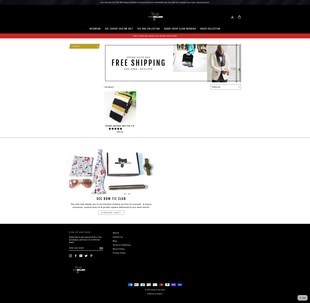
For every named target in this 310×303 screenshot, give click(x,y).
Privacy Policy (119, 253)
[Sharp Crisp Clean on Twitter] (86, 255)
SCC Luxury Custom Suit (119, 28)
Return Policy (119, 249)
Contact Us (118, 237)
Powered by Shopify (155, 294)
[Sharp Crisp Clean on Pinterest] (91, 255)
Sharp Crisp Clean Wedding (180, 28)
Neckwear (95, 28)
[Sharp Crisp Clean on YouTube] (80, 255)
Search (116, 233)
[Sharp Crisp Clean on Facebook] (75, 255)
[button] (116, 128)
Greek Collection (210, 28)
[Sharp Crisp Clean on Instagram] (70, 255)
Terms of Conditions (122, 245)
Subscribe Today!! (111, 212)
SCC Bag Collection (148, 28)
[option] (155, 36)
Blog (115, 241)
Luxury (76, 46)
